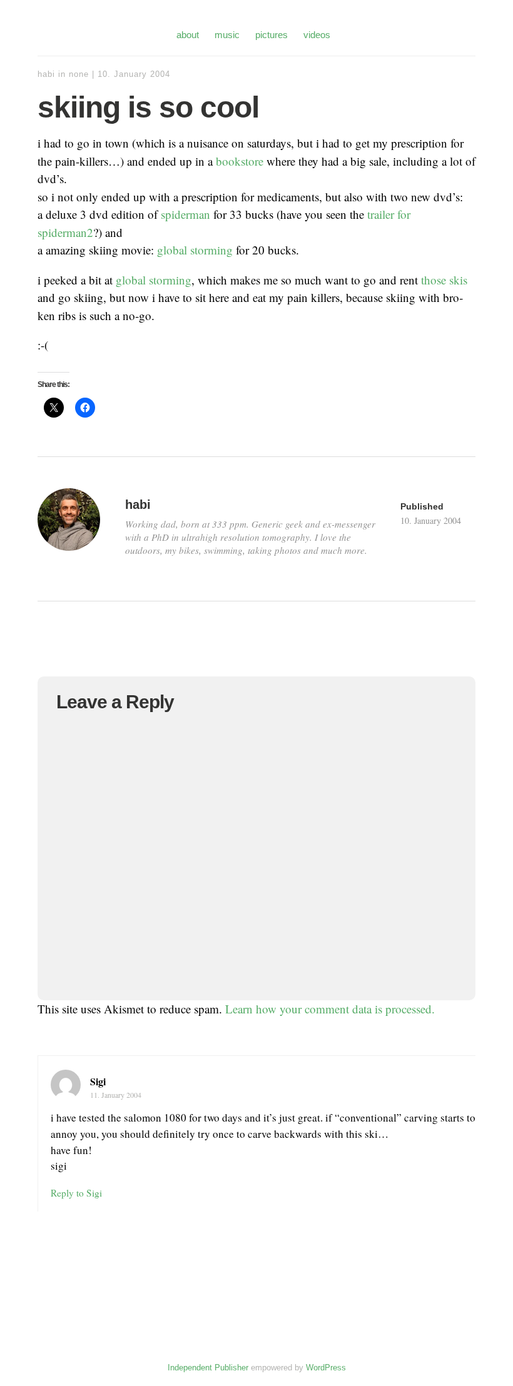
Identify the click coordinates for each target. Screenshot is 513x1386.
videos (316, 34)
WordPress (326, 1367)
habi (46, 74)
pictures (271, 34)
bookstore (239, 161)
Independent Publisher (208, 1367)
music (227, 34)
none (79, 74)
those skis (444, 280)
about (187, 34)
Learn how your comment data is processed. (330, 1009)
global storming (195, 250)
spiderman (185, 214)
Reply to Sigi (76, 1193)
